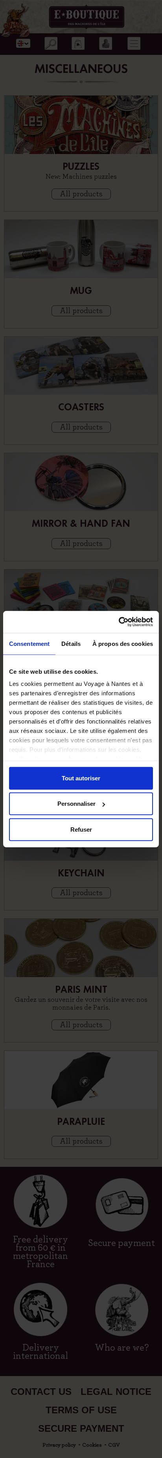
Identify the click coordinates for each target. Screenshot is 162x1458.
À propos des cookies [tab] (122, 643)
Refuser (81, 829)
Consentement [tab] (29, 643)
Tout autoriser (81, 777)
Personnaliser (76, 803)
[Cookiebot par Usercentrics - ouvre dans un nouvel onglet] (118, 622)
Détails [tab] (71, 643)
